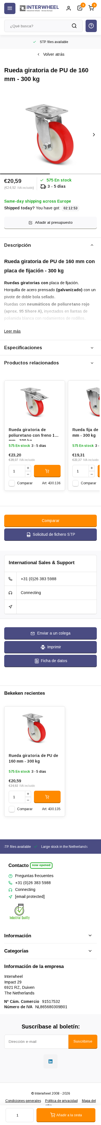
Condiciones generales (23, 1101)
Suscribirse (83, 1041)
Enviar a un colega (53, 633)
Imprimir (54, 647)
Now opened (41, 865)
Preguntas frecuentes (34, 875)
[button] (94, 134)
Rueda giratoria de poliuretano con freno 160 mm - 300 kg (34, 434)
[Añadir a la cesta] (47, 471)
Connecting (31, 592)
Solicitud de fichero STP (54, 534)
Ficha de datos (54, 660)
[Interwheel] (39, 8)
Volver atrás (54, 54)
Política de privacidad (61, 1101)
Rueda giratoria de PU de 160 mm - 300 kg (33, 758)
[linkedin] (50, 1061)
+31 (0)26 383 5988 (38, 579)
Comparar (25, 483)
